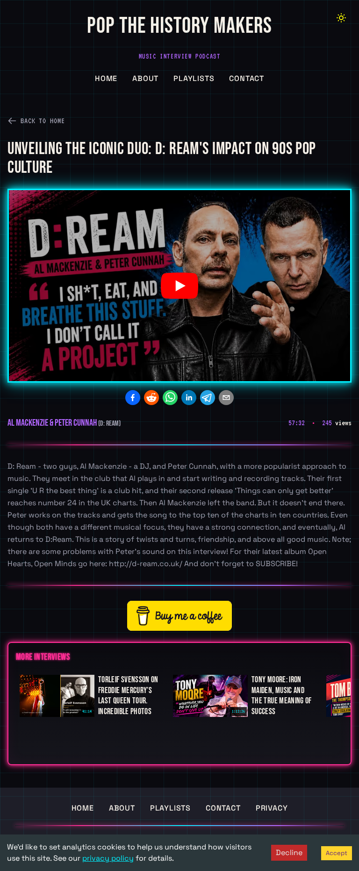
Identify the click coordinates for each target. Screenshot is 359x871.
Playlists (193, 78)
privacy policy (108, 858)
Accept (336, 853)
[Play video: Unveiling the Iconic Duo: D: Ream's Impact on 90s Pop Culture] (179, 285)
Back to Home (43, 121)
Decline (289, 852)
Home (106, 78)
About (145, 78)
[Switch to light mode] (341, 17)
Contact (246, 78)
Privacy (272, 808)
